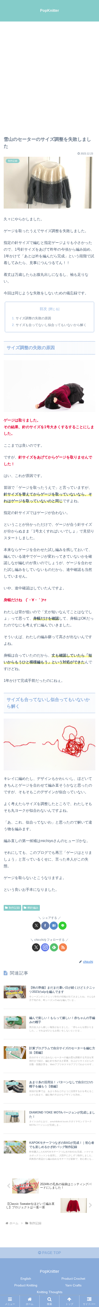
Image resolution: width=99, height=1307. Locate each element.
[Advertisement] (49, 73)
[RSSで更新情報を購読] (63, 947)
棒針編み (32, 907)
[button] (89, 843)
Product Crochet (73, 1278)
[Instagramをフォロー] (45, 947)
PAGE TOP (51, 1253)
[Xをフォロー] (36, 947)
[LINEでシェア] (62, 926)
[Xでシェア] (36, 926)
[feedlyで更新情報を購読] (54, 947)
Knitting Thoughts (49, 1292)
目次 (43, 309)
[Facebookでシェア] (45, 926)
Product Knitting (25, 1285)
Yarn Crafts (73, 1285)
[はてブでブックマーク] (54, 926)
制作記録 (14, 907)
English (25, 1278)
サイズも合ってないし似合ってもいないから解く (51, 325)
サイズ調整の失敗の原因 (33, 318)
